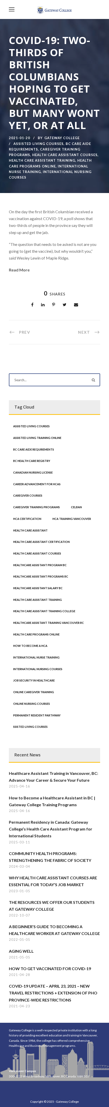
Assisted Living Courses (38, 144)
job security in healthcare (34, 680)
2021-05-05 (19, 957)
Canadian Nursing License (33, 472)
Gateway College (62, 138)
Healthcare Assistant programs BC (40, 576)
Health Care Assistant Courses (65, 155)
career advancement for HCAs (37, 484)
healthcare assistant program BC (40, 565)
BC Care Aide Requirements (33, 449)
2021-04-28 (19, 975)
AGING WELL (21, 951)
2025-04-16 (19, 786)
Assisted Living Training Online (37, 437)
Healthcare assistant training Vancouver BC (48, 622)
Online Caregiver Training (33, 692)
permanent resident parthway (37, 715)
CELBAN (76, 507)
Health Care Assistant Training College (44, 611)
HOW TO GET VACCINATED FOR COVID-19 (50, 968)
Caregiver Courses (27, 495)
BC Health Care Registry (31, 460)
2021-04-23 (19, 1006)
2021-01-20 (19, 138)
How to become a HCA (30, 645)
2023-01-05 (19, 891)
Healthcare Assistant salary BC (38, 588)
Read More (19, 269)
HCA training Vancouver (71, 518)
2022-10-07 (19, 915)
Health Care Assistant (30, 530)
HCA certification (27, 518)
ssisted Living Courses (30, 726)
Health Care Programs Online (36, 634)
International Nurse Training (36, 657)
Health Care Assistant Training (42, 160)
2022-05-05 (19, 940)
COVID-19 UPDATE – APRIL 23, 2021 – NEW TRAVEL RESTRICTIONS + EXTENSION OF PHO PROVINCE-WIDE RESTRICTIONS (53, 993)
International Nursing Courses (37, 669)
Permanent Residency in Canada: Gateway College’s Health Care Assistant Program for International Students (50, 829)
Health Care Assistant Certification (41, 541)
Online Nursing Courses (31, 703)
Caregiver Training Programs (36, 507)
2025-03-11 (19, 842)
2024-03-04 (19, 866)
